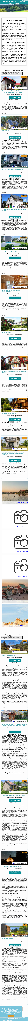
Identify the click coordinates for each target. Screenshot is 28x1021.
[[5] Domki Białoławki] (14, 930)
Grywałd (24, 852)
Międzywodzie (23, 276)
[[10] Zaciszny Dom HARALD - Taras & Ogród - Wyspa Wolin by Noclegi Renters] (14, 444)
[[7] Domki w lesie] (14, 324)
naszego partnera (8, 109)
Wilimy (25, 781)
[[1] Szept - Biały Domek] (14, 647)
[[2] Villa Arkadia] (14, 123)
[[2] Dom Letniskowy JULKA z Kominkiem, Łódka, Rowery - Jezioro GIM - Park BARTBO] (14, 716)
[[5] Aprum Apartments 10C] (14, 243)
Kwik (25, 924)
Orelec (25, 641)
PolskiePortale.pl (9, 1020)
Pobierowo (24, 237)
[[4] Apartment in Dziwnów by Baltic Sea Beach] (14, 201)
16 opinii (21, 261)
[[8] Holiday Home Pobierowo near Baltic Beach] (14, 363)
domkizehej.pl (25, 0)
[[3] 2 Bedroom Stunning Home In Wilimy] (14, 787)
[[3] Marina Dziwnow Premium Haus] (14, 161)
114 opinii (21, 422)
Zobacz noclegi (15, 97)
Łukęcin (24, 117)
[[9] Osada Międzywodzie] (14, 405)
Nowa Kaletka (23, 710)
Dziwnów (24, 77)
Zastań (25, 438)
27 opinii (19, 341)
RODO (14, 1013)
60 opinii (19, 140)
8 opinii (12, 221)
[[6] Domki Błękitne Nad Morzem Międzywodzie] (14, 282)
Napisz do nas (17, 1018)
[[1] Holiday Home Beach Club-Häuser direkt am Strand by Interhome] (14, 83)
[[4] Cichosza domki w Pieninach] (14, 858)
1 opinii (12, 382)
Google (3, 1008)
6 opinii (25, 179)
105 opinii (24, 876)
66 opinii (12, 302)
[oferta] (13, 87)
